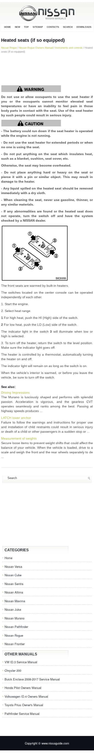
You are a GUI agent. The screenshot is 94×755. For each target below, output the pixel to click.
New (17, 27)
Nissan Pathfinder (16, 626)
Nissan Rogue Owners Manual (36, 47)
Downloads (83, 27)
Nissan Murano (14, 618)
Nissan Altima (14, 592)
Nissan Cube (13, 575)
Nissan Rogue (9, 47)
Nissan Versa (13, 566)
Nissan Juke (13, 609)
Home (7, 27)
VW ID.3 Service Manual (21, 662)
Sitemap (38, 27)
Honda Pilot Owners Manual (23, 687)
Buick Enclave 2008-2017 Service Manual (32, 679)
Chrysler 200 (13, 670)
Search (68, 27)
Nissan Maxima (15, 601)
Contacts (53, 27)
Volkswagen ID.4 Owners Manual (26, 696)
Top (26, 27)
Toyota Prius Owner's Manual (24, 705)
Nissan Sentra (14, 584)
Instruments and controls (69, 47)
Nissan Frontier (15, 644)
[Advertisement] (47, 69)
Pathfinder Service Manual (22, 713)
